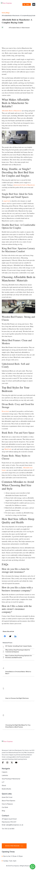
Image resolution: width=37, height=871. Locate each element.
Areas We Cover (7, 797)
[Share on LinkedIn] (15, 636)
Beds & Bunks (6, 789)
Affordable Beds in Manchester (12, 111)
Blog (3, 811)
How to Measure (7, 804)
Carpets (4, 772)
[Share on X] (10, 636)
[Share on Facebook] (5, 636)
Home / (4, 12)
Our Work (5, 807)
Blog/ (8, 12)
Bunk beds (8, 449)
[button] (33, 4)
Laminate (5, 775)
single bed (6, 201)
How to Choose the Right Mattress (17, 698)
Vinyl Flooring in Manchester (11, 779)
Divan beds (5, 411)
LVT (3, 782)
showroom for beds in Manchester (24, 185)
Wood (4, 785)
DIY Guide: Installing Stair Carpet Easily (18, 646)
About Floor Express (8, 800)
